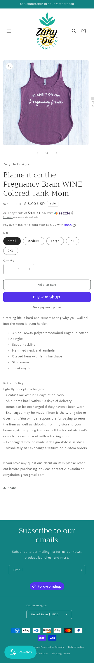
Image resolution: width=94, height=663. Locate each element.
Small (12, 241)
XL (73, 241)
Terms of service (38, 653)
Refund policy (76, 647)
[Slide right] (56, 153)
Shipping (8, 217)
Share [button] (12, 488)
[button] (9, 31)
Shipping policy (61, 653)
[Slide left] (37, 153)
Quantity (8, 260)
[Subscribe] (80, 570)
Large (55, 241)
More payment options (47, 307)
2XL (11, 251)
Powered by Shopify (52, 647)
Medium (34, 241)
